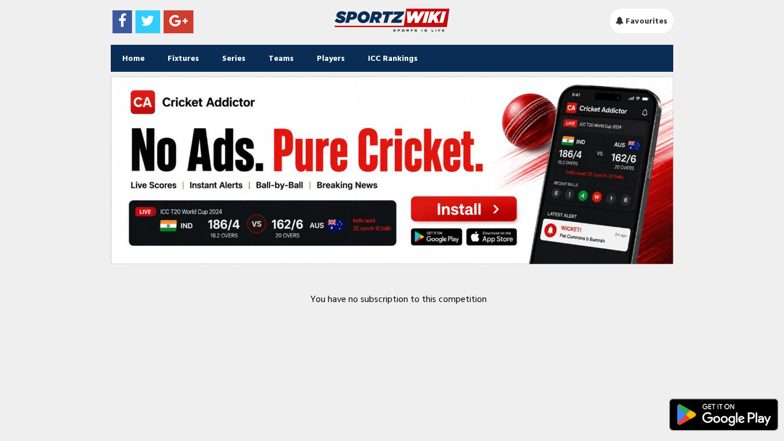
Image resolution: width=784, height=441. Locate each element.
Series (234, 58)
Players (331, 58)
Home (133, 58)
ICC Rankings (393, 58)
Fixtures (183, 58)
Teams (281, 58)
